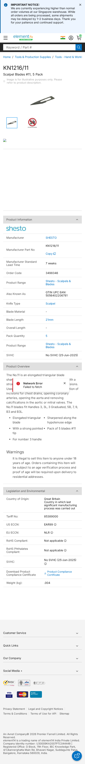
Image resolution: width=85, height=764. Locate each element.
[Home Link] (30, 38)
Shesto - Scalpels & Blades (58, 283)
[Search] (79, 47)
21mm (49, 319)
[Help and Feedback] (77, 756)
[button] (5, 38)
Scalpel (50, 303)
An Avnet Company (15, 734)
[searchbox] (39, 47)
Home (7, 57)
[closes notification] (80, 4)
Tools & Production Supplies (33, 57)
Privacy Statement (14, 708)
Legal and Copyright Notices (45, 708)
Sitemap (64, 713)
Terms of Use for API (43, 713)
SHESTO (51, 237)
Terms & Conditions (15, 713)
